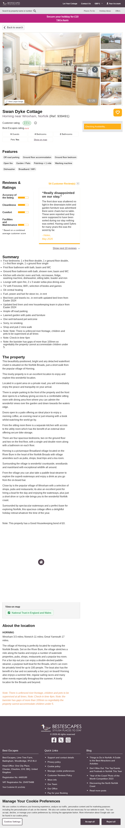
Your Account (114, 4)
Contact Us (86, 4)
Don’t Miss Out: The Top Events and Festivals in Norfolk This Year (106, 769)
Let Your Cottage (70, 4)
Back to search (15, 27)
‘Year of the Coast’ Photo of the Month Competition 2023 (105, 777)
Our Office (52, 788)
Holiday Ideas (105, 11)
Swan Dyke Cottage (22, 111)
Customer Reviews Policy (60, 775)
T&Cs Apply (62, 20)
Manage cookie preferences (61, 771)
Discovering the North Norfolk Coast (104, 784)
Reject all (111, 822)
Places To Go (89, 11)
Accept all (90, 822)
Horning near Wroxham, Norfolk (35, 116)
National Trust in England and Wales (31, 613)
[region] (62, 812)
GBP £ (98, 4)
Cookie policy (54, 766)
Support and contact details (61, 757)
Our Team (52, 784)
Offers (117, 11)
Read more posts (98, 790)
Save (117, 112)
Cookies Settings (12, 822)
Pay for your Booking (58, 793)
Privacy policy (54, 762)
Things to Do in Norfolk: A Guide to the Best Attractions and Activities (105, 760)
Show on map (40, 139)
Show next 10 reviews (65, 248)
